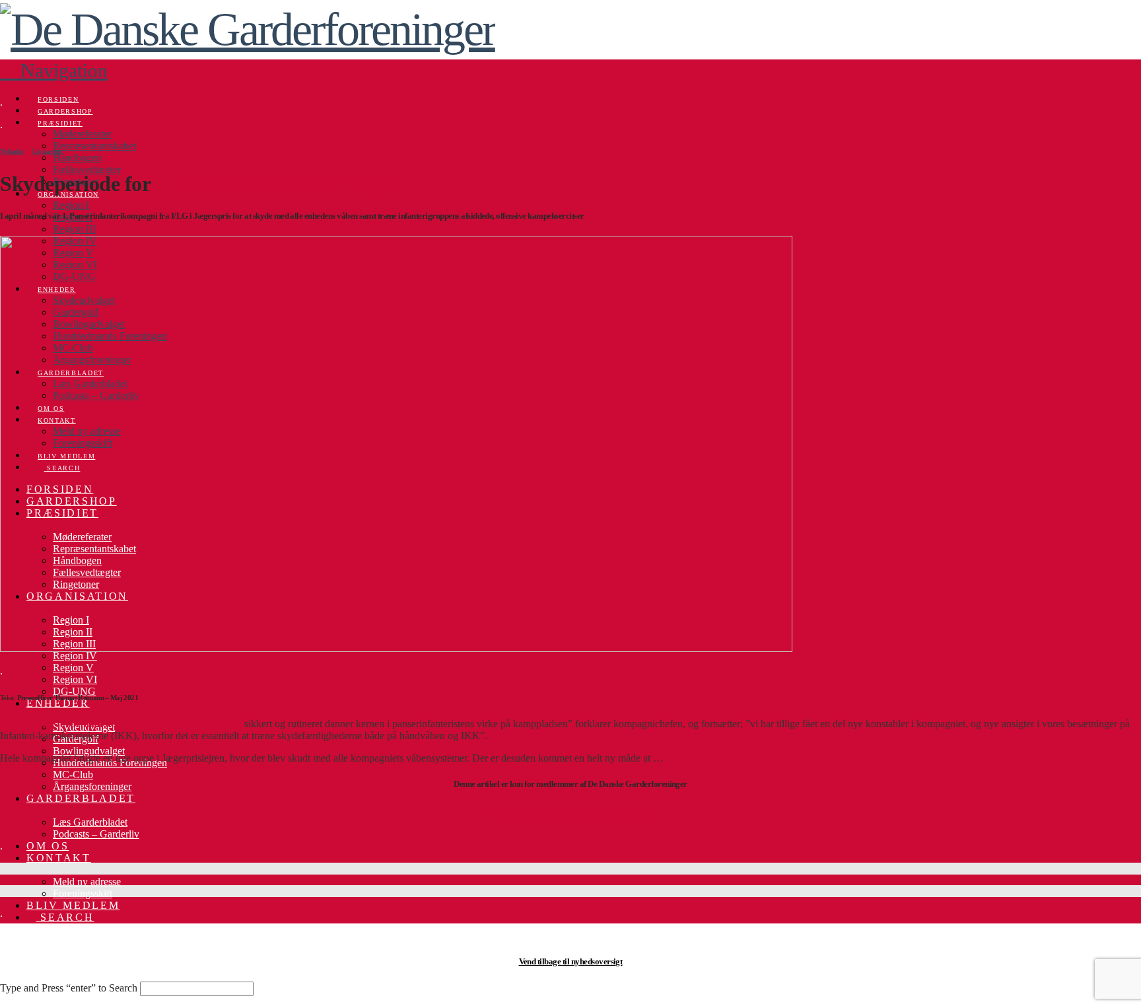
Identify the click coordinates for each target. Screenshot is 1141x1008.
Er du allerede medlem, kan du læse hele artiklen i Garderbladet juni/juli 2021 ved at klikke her (570, 815)
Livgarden (46, 151)
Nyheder (12, 151)
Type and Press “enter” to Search (68, 987)
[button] (54, 70)
